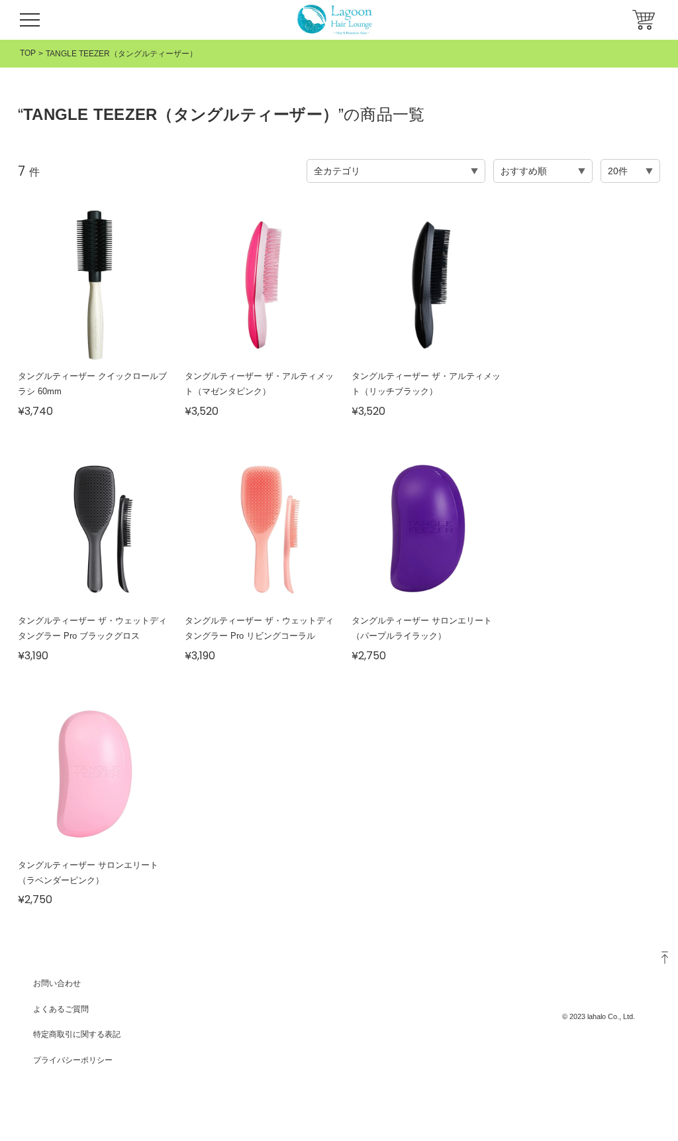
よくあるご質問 (61, 1009)
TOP (28, 53)
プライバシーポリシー (73, 1060)
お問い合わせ (57, 983)
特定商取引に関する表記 (77, 1034)
